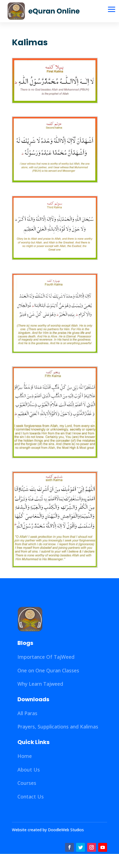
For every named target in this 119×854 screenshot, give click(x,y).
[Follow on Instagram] (91, 847)
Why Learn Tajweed (40, 683)
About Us (28, 769)
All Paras (27, 713)
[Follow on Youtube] (102, 847)
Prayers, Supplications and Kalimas (57, 726)
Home (24, 756)
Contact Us (30, 796)
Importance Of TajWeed (45, 656)
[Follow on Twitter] (80, 847)
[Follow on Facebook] (69, 847)
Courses (26, 783)
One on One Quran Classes (48, 670)
